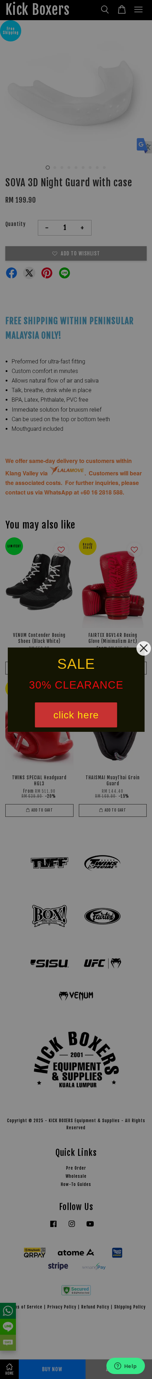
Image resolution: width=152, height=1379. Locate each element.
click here (76, 714)
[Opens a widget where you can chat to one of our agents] (125, 1366)
